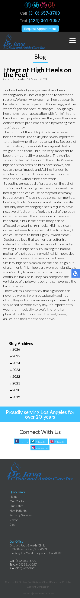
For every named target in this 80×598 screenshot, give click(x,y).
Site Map (27, 593)
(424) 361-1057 (44, 20)
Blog (12, 524)
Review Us (42, 448)
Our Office (16, 506)
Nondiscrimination (43, 593)
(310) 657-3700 (44, 13)
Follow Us (40, 442)
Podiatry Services (21, 515)
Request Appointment (40, 29)
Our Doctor (17, 501)
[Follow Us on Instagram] (43, 5)
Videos (14, 520)
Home (13, 496)
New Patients (18, 510)
